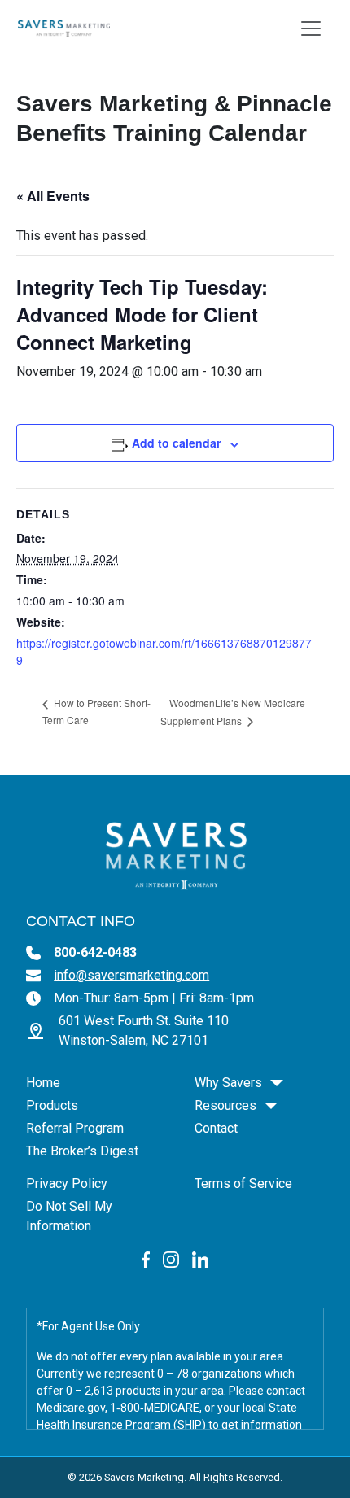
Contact (216, 1128)
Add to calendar (176, 443)
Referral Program (75, 1128)
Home (43, 1082)
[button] (276, 1083)
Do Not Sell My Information (69, 1216)
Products (52, 1105)
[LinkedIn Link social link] (200, 1258)
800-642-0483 (95, 952)
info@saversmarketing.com (131, 975)
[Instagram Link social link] (171, 1258)
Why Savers (228, 1082)
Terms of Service (243, 1183)
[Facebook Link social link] (146, 1258)
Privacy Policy (66, 1183)
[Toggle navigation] (311, 28)
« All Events (53, 195)
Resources (225, 1105)
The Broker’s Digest (82, 1151)
